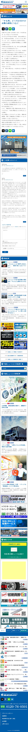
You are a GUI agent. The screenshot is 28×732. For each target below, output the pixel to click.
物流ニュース (8, 16)
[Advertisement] (13, 570)
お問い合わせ (5, 723)
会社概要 (4, 721)
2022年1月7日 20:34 (9, 179)
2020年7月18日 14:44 (9, 165)
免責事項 (4, 716)
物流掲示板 (24, 630)
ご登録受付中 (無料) (14, 544)
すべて (3, 630)
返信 (24, 175)
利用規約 (16, 226)
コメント (9, 630)
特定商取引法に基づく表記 (8, 718)
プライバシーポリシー (7, 713)
